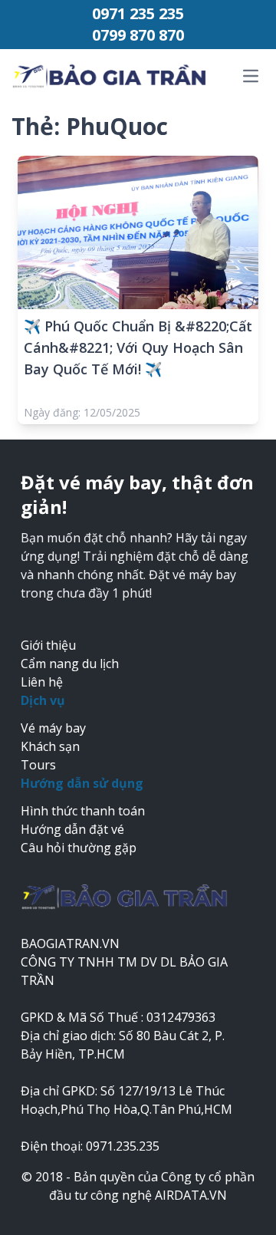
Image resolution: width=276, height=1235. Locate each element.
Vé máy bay (53, 728)
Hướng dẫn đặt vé (72, 829)
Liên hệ (42, 681)
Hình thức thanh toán (83, 810)
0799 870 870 (138, 35)
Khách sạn (50, 746)
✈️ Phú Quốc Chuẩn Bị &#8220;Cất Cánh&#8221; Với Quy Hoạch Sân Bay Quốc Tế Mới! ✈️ (138, 347)
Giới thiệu (48, 645)
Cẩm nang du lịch (70, 663)
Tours (38, 764)
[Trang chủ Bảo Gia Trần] (113, 76)
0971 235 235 (138, 13)
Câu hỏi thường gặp (78, 847)
